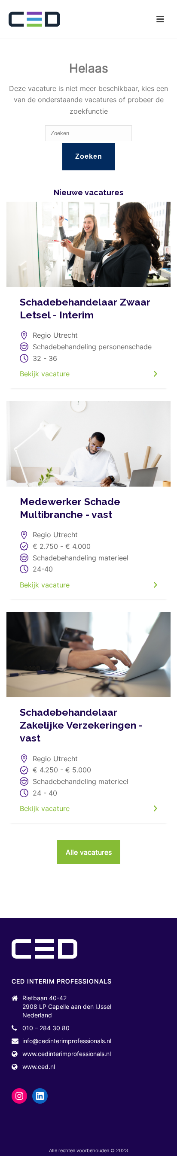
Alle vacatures (89, 852)
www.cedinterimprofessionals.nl (66, 1053)
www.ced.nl (38, 1066)
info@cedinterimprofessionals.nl (66, 1040)
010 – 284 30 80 (46, 1028)
